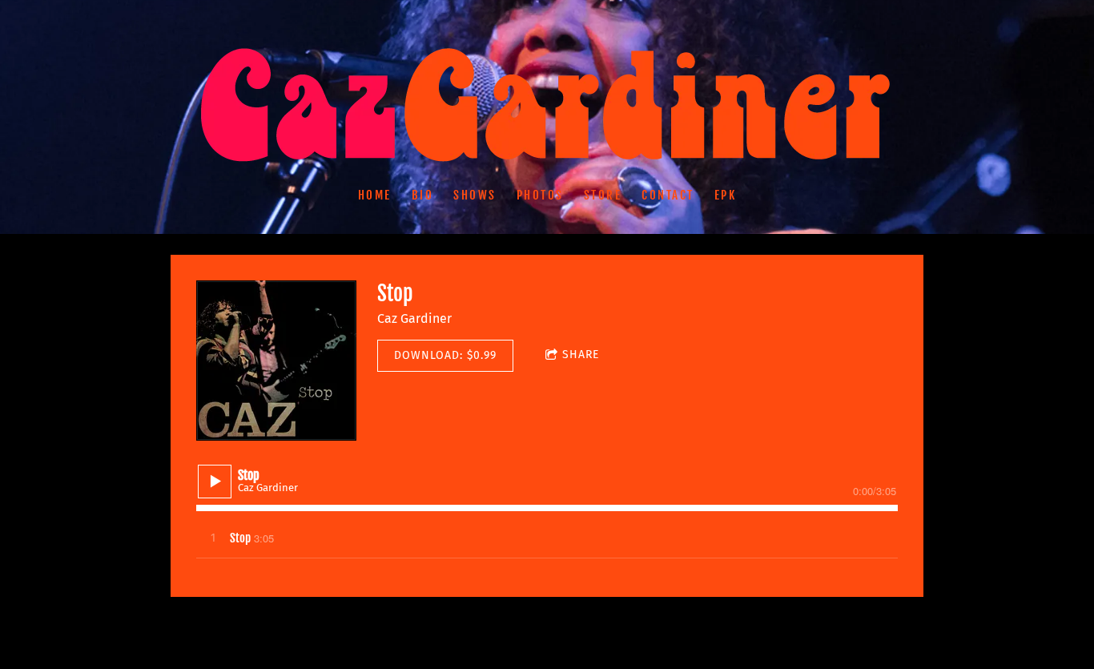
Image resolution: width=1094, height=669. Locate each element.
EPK (725, 195)
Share (580, 354)
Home (375, 195)
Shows (475, 195)
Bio (423, 195)
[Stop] (276, 360)
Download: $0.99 (445, 355)
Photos (540, 195)
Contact (668, 195)
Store (603, 195)
